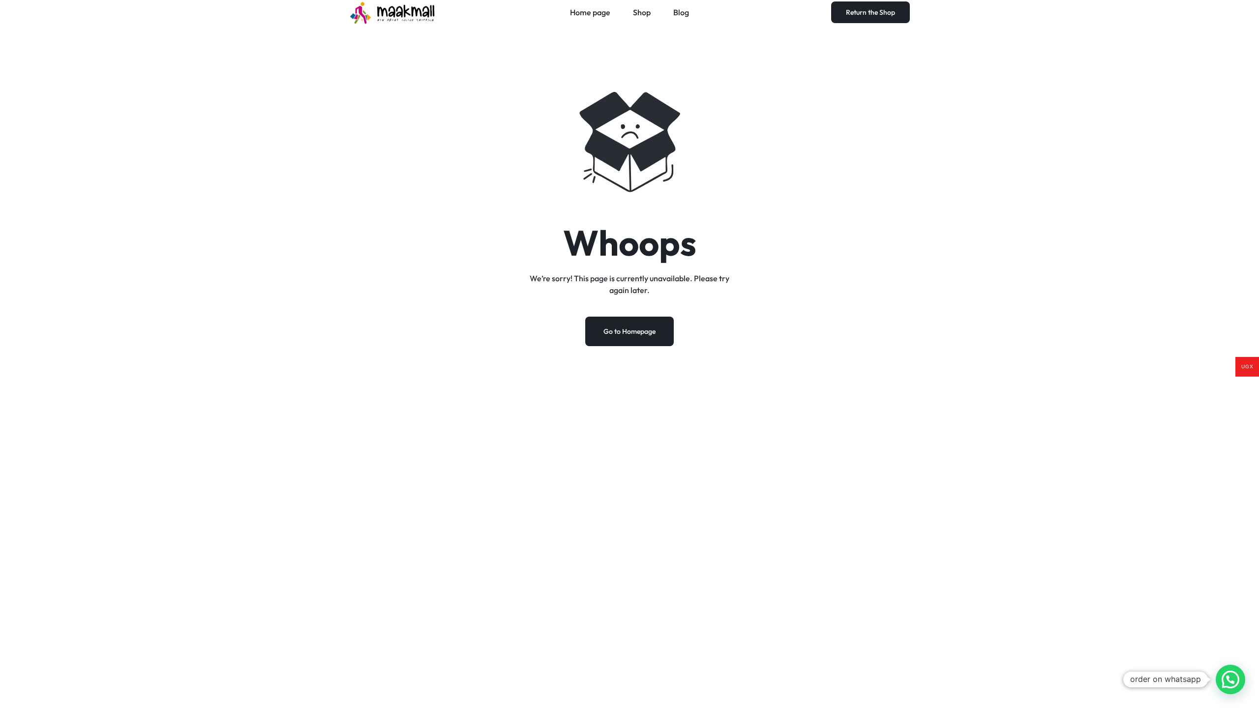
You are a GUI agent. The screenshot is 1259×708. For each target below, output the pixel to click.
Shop (642, 12)
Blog (681, 12)
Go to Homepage (629, 331)
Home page (590, 12)
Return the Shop (870, 12)
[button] (1230, 679)
